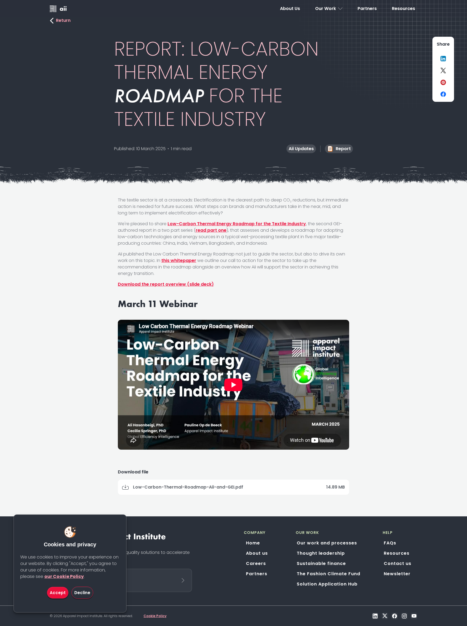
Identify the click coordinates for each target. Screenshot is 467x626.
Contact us (397, 563)
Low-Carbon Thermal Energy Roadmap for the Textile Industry (237, 224)
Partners (256, 574)
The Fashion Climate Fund (328, 574)
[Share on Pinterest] (443, 82)
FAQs (390, 543)
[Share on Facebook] (443, 94)
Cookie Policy (155, 616)
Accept (58, 592)
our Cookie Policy (64, 576)
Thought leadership (321, 553)
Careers (256, 563)
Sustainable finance (321, 563)
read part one (211, 230)
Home (253, 543)
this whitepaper (178, 260)
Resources (396, 553)
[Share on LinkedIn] (443, 58)
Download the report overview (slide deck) (166, 284)
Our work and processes (327, 543)
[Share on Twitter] (443, 70)
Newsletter (397, 574)
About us (257, 553)
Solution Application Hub (327, 584)
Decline (82, 592)
